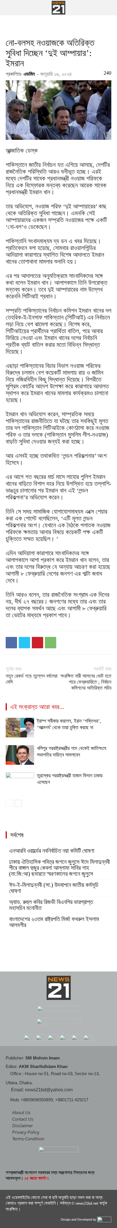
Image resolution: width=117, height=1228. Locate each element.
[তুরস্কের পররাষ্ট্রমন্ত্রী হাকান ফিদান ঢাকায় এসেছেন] (20, 782)
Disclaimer (22, 1125)
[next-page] (18, 803)
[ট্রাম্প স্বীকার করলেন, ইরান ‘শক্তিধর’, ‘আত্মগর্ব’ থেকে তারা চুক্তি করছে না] (20, 727)
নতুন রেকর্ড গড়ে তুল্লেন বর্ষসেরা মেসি (31, 679)
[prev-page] (9, 803)
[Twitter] (24, 642)
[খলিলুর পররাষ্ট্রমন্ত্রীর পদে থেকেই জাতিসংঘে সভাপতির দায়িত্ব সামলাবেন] (20, 755)
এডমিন (29, 74)
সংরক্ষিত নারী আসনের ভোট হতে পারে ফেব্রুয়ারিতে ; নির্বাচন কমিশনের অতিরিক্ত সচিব (85, 682)
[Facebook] (11, 642)
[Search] (109, 7)
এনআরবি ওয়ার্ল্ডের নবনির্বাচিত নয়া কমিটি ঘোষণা (51, 851)
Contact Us (22, 1119)
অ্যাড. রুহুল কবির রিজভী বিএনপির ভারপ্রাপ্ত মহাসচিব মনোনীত (51, 905)
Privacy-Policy (25, 1132)
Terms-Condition (28, 1138)
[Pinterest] (37, 642)
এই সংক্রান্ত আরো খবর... (37, 706)
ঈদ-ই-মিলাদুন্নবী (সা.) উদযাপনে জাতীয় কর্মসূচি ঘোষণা (54, 888)
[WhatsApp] (50, 642)
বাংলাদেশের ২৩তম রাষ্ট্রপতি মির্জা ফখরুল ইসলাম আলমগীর (54, 922)
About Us (21, 1112)
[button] (10, 7)
